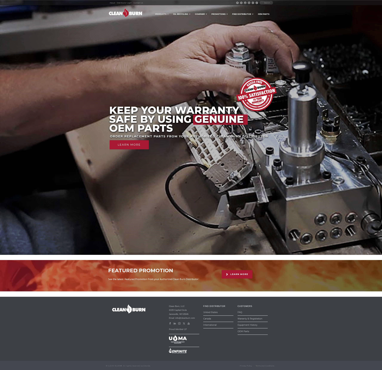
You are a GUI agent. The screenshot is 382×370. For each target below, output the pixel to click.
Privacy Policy (246, 366)
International (210, 325)
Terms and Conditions (265, 366)
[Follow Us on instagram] (179, 323)
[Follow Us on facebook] (170, 323)
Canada (207, 318)
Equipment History (247, 325)
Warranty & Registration (250, 318)
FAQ (240, 312)
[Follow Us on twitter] (184, 323)
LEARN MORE (129, 144)
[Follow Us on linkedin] (175, 323)
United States (210, 312)
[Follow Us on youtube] (188, 323)
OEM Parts (243, 331)
